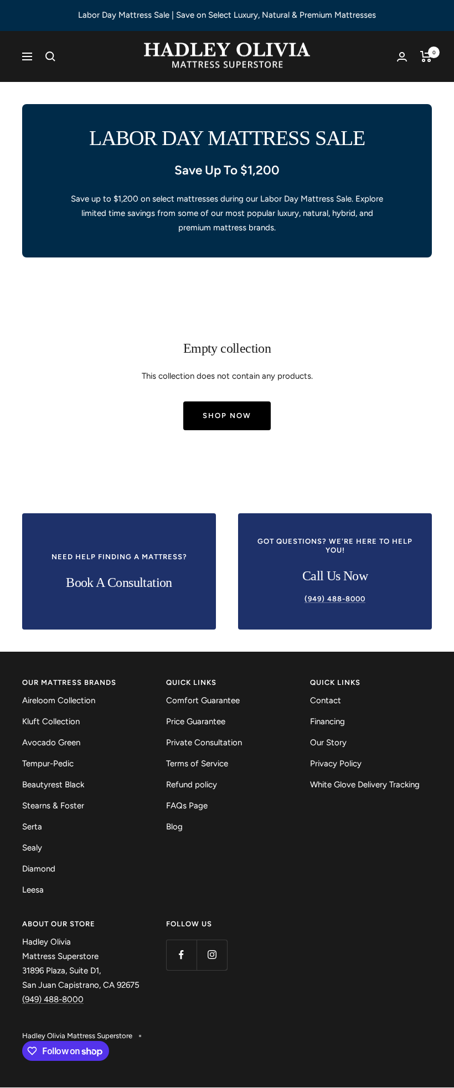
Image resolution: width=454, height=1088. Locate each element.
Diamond (38, 869)
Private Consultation (204, 742)
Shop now (227, 415)
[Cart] (426, 56)
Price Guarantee (195, 721)
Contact (325, 700)
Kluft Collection (51, 721)
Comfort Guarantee (203, 700)
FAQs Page (187, 806)
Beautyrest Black (53, 785)
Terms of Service (197, 764)
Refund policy (191, 785)
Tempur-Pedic (48, 764)
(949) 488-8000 (53, 999)
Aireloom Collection (58, 700)
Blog (174, 827)
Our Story (328, 742)
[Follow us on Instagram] (212, 955)
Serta (32, 827)
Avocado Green (51, 742)
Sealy (32, 848)
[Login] (402, 56)
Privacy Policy (336, 764)
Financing (327, 721)
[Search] (50, 56)
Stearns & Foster (53, 806)
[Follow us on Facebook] (181, 955)
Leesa (33, 890)
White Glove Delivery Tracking (365, 785)
